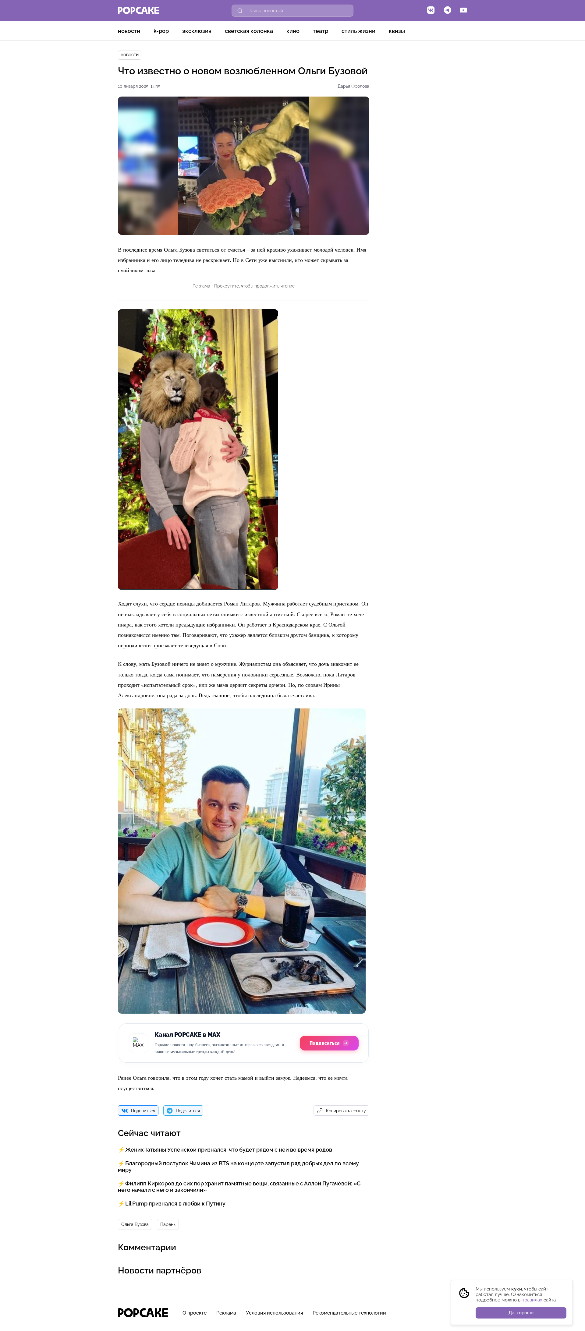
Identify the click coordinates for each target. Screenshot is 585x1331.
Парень (168, 1224)
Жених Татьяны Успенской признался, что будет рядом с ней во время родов (228, 1149)
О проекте (195, 1313)
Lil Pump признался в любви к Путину (175, 1203)
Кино (293, 31)
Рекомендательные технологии (349, 1313)
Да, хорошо (521, 1312)
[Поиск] (240, 11)
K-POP (161, 31)
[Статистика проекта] (448, 1316)
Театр (320, 31)
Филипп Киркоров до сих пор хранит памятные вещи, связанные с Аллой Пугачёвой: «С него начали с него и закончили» (239, 1186)
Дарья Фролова (353, 86)
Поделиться (143, 1110)
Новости (129, 31)
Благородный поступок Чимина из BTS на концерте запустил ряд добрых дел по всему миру (238, 1166)
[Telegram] (447, 10)
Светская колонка (249, 31)
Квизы (397, 31)
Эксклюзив (196, 31)
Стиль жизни (358, 31)
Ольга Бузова (135, 1224)
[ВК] (430, 10)
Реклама (226, 1313)
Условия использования (274, 1313)
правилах (532, 1300)
